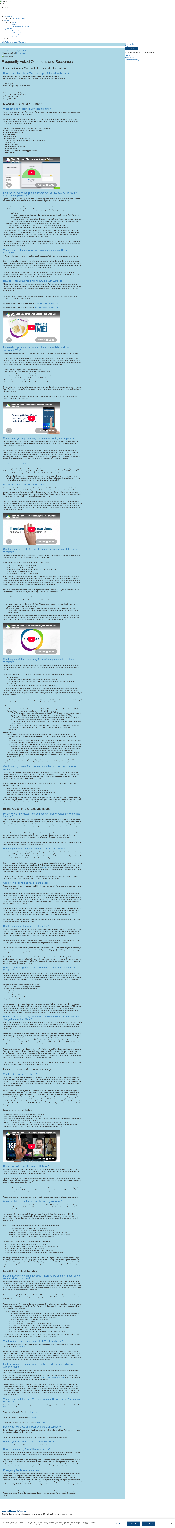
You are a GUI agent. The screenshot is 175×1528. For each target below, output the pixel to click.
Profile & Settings (17, 33)
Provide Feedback (22, 53)
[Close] (172, 1523)
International (8, 16)
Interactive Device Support (20, 27)
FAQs (14, 23)
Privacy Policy (129, 58)
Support (6, 21)
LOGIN (6, 1518)
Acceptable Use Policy (132, 60)
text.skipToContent (6, 42)
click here (45, 867)
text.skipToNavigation (19, 42)
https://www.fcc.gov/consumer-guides (53, 1377)
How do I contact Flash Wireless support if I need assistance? (36, 73)
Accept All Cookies (148, 1524)
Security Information (18, 37)
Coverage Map (129, 44)
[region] (87, 1523)
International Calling (18, 18)
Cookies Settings (131, 48)
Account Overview (18, 31)
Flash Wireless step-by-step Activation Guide (17, 464)
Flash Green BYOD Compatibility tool (46, 303)
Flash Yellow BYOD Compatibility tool (46, 307)
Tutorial (14, 25)
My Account (8, 29)
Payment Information (19, 35)
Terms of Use (129, 56)
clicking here (21, 1346)
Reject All (133, 1524)
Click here (6, 1407)
